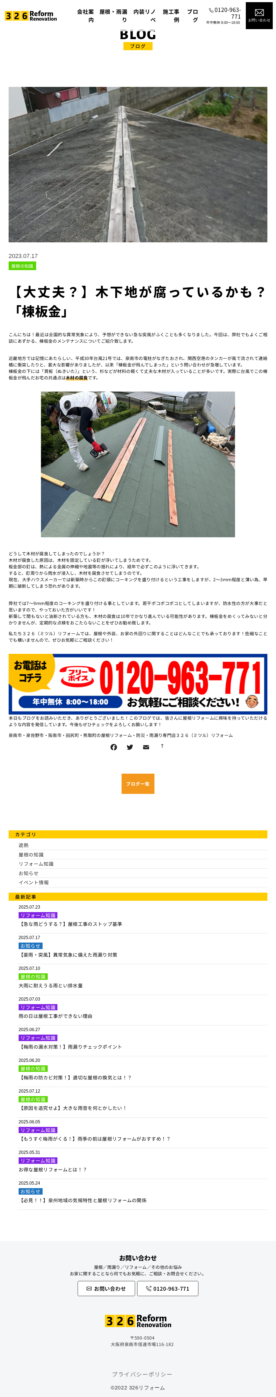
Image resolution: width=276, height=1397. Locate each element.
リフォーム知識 (36, 863)
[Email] (146, 747)
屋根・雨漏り (113, 15)
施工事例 (171, 15)
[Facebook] (113, 747)
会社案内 (85, 15)
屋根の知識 (22, 266)
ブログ (192, 15)
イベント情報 (34, 882)
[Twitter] (130, 747)
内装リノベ (144, 15)
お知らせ (29, 873)
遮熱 (24, 845)
